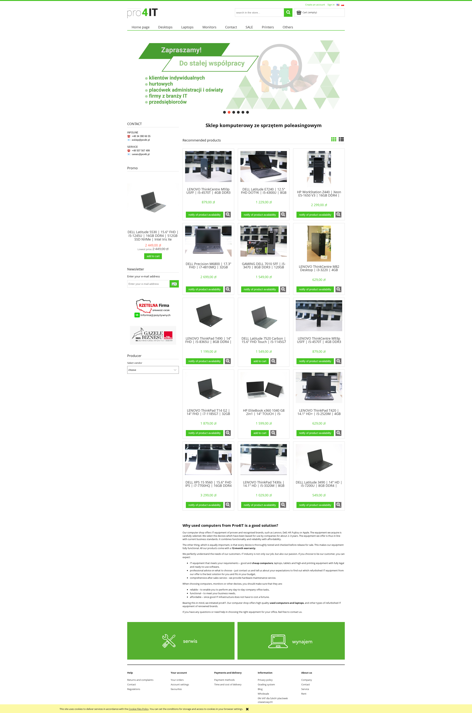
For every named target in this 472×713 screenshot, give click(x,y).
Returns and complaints (140, 680)
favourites (176, 689)
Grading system (266, 684)
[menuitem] (140, 27)
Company (306, 680)
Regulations (133, 689)
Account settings (180, 684)
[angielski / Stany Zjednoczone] (337, 4)
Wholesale (263, 693)
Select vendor (134, 363)
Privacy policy (265, 680)
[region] (236, 74)
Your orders (177, 680)
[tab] (224, 112)
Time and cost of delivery (228, 684)
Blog (260, 689)
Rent (303, 693)
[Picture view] (333, 139)
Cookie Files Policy (139, 709)
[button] (228, 215)
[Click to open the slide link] (230, 74)
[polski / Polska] (342, 4)
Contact (131, 684)
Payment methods (224, 680)
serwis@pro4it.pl (141, 154)
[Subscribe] (174, 284)
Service (305, 689)
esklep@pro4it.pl (141, 140)
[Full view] (341, 139)
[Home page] (142, 12)
